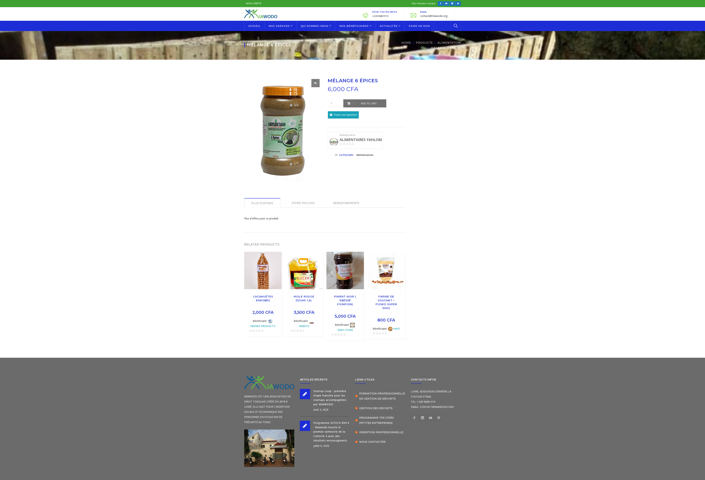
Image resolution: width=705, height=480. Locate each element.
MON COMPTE (253, 3)
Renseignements (346, 203)
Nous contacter (372, 441)
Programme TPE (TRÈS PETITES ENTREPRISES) (376, 420)
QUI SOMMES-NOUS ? (316, 25)
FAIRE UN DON (419, 25)
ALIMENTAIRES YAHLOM (361, 139)
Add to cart (369, 103)
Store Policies (303, 203)
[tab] (262, 202)
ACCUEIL (254, 25)
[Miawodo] (260, 13)
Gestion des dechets (376, 408)
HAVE (396, 328)
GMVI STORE (345, 330)
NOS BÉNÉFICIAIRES (354, 25)
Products (424, 42)
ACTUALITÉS (389, 25)
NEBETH (304, 326)
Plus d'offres (262, 203)
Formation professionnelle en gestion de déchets (382, 396)
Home (406, 42)
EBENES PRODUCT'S (262, 326)
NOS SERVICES (279, 25)
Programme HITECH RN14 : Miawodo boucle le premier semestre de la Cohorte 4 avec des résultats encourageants (331, 431)
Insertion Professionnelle (381, 432)
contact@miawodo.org (433, 16)
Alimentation (449, 42)
